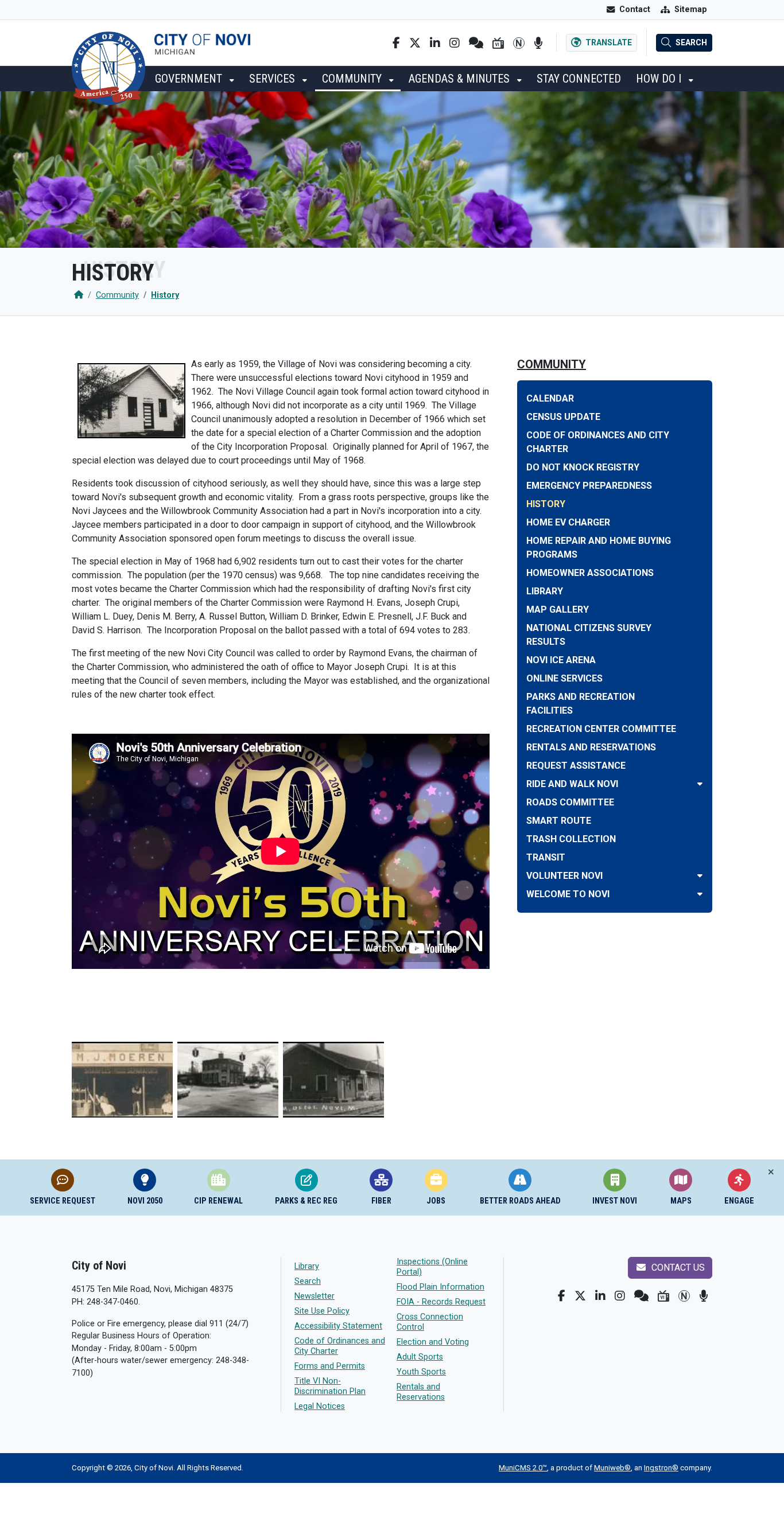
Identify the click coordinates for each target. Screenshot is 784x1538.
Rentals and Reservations (421, 1392)
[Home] (78, 295)
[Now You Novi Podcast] (538, 43)
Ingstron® (661, 1467)
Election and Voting (433, 1342)
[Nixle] (476, 43)
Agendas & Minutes (461, 78)
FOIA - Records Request (441, 1302)
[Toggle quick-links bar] (771, 1172)
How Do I (660, 78)
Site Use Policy (322, 1311)
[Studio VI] (498, 43)
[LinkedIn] (435, 43)
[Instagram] (454, 43)
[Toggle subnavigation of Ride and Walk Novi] (700, 784)
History (165, 295)
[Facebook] (396, 43)
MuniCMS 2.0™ (523, 1467)
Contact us (677, 1267)
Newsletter (314, 1296)
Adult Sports (420, 1357)
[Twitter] (415, 43)
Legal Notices (319, 1406)
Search (307, 1281)
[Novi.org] (519, 43)
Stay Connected (579, 78)
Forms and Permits (329, 1366)
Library (306, 1266)
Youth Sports (421, 1372)
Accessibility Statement (338, 1326)
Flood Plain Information (440, 1287)
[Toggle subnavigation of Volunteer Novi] (700, 876)
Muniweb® (612, 1467)
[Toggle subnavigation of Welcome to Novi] (700, 894)
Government (190, 78)
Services (273, 78)
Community (353, 78)
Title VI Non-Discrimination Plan (330, 1386)
